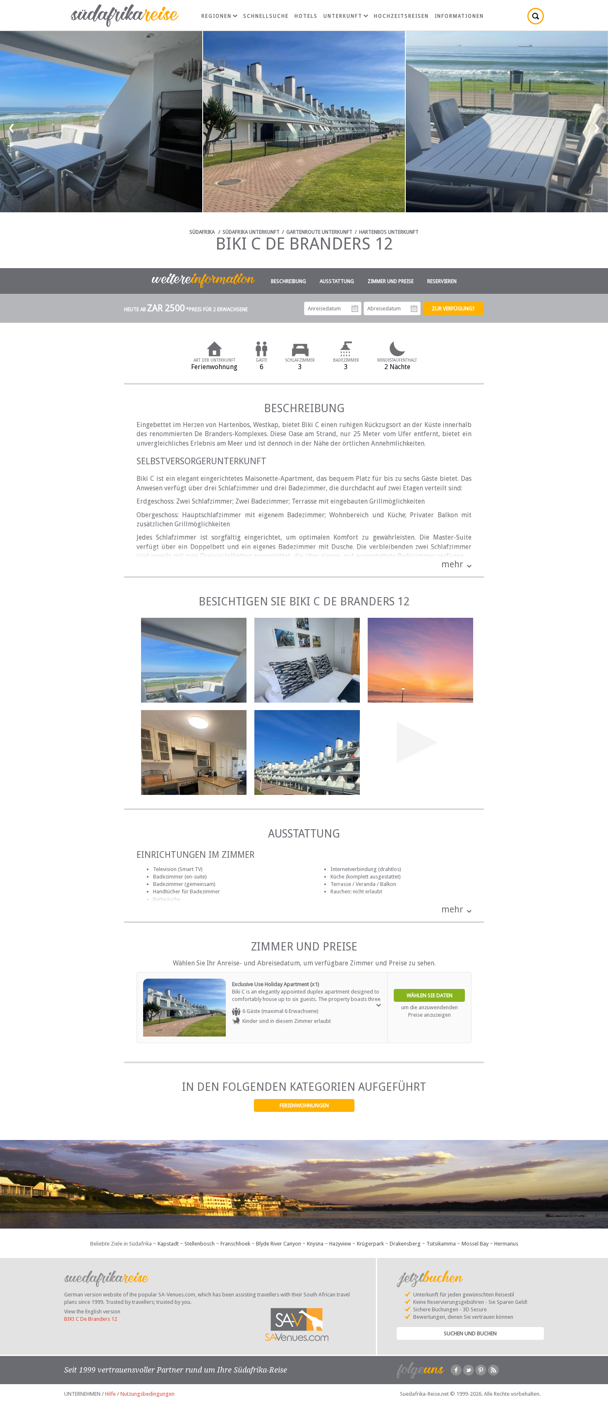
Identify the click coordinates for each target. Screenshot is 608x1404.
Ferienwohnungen (304, 1105)
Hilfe (110, 1394)
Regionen (216, 16)
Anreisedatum (355, 308)
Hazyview (340, 1244)
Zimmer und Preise (391, 281)
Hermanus (506, 1244)
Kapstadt (168, 1244)
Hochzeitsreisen (401, 16)
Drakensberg (405, 1244)
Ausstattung (337, 281)
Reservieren (442, 281)
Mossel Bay (475, 1244)
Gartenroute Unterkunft (319, 232)
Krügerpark (370, 1244)
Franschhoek (235, 1244)
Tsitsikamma (441, 1244)
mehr (452, 564)
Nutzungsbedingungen (147, 1394)
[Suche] (535, 16)
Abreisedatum (414, 308)
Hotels (306, 16)
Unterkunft (342, 16)
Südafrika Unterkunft (251, 232)
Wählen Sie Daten (429, 995)
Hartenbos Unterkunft (389, 232)
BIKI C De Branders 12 (90, 1319)
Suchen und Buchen (470, 1333)
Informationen (459, 16)
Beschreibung (288, 281)
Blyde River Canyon (278, 1244)
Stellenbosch (199, 1244)
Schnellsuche (266, 16)
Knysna (315, 1244)
